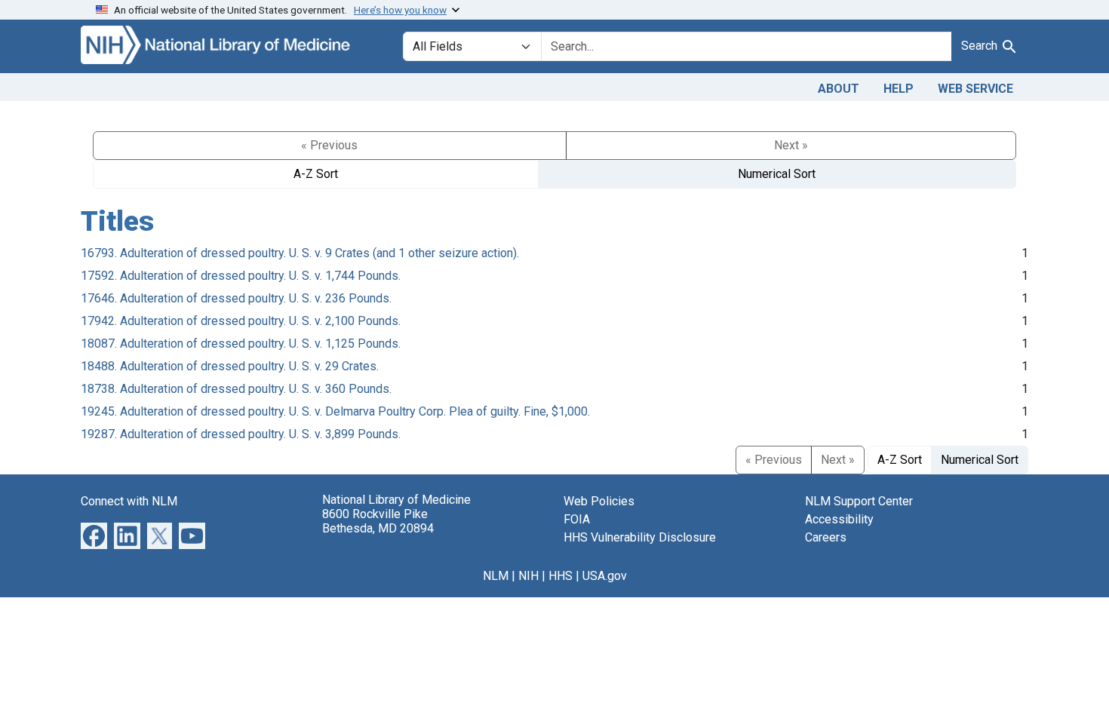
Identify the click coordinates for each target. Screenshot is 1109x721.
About (838, 88)
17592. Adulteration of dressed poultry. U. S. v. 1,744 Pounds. (241, 275)
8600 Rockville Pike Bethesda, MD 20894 (378, 521)
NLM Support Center (859, 501)
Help (898, 88)
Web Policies (599, 501)
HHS (560, 576)
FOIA (577, 519)
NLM (495, 576)
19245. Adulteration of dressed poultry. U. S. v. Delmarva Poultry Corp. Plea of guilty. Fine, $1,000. (335, 411)
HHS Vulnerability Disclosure (640, 537)
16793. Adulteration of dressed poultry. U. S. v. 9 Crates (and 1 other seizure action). (300, 253)
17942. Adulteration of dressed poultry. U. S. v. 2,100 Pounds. (241, 321)
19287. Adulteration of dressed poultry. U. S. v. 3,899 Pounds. (241, 434)
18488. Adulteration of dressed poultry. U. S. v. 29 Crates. (230, 366)
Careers (825, 537)
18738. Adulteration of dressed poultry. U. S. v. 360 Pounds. (236, 389)
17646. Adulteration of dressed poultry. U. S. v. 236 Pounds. (236, 298)
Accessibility (839, 519)
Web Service (975, 88)
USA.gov (604, 576)
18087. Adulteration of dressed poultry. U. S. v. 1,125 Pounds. (241, 343)
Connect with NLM (129, 501)
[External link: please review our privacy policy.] (94, 534)
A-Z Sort (315, 174)
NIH (528, 576)
